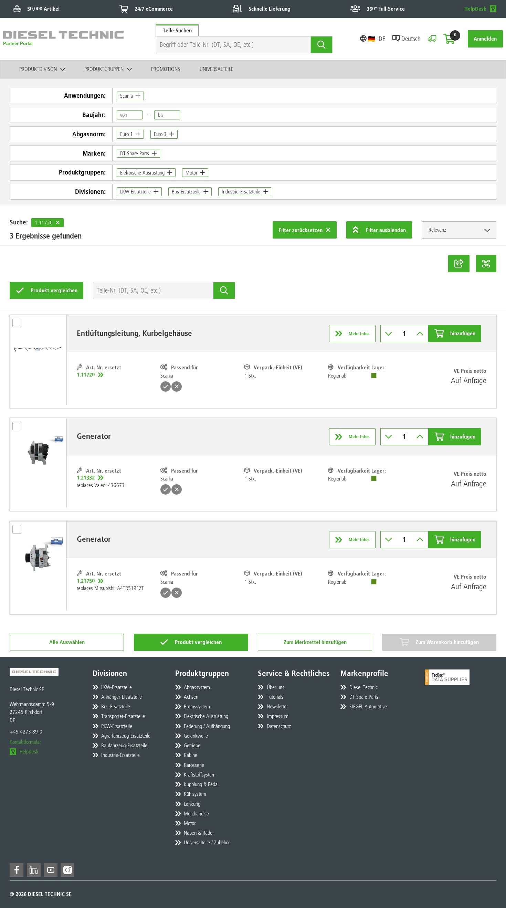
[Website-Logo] (63, 38)
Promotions (165, 69)
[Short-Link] (459, 263)
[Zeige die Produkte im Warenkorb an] (449, 39)
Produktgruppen (104, 69)
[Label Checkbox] (20, 325)
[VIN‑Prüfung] (432, 38)
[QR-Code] (486, 263)
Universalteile (216, 69)
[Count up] (420, 333)
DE (382, 39)
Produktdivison (38, 69)
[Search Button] (322, 44)
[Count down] (389, 333)
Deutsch (411, 39)
